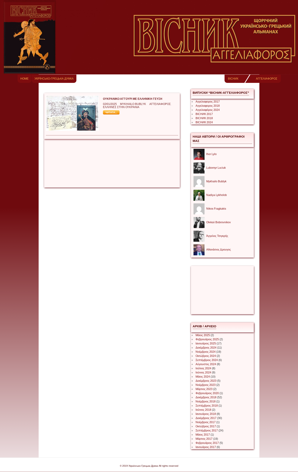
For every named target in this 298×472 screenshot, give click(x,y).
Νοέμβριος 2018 (206, 401)
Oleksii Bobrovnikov (218, 222)
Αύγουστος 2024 (206, 364)
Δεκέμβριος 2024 (206, 347)
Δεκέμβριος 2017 (206, 418)
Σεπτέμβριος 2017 (207, 430)
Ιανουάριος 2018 (206, 413)
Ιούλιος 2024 (203, 368)
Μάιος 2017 (203, 434)
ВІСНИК (233, 78)
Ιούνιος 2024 (203, 372)
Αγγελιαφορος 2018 (208, 105)
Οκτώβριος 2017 (206, 426)
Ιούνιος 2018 (203, 409)
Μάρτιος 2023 (204, 389)
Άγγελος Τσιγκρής (217, 235)
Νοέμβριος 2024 (206, 351)
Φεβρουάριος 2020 (207, 393)
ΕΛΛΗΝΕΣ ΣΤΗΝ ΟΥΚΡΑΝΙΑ (121, 107)
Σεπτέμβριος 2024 (207, 360)
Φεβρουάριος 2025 (207, 339)
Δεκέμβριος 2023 (206, 380)
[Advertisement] (112, 163)
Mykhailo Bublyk (133, 104)
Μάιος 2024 (203, 376)
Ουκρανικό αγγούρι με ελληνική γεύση (132, 98)
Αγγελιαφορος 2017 (208, 101)
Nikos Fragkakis (216, 208)
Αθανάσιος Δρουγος (218, 249)
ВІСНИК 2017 (204, 114)
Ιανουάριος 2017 (206, 447)
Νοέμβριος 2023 (206, 384)
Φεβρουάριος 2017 (207, 442)
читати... (111, 112)
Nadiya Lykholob (216, 195)
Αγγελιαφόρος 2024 (208, 109)
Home (24, 78)
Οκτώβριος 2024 (206, 355)
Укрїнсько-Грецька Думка (54, 78)
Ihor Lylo (211, 154)
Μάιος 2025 (203, 335)
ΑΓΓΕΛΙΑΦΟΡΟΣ (266, 78)
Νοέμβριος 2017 (206, 422)
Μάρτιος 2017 (204, 438)
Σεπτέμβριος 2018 (207, 405)
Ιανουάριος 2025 (206, 343)
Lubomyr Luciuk (216, 167)
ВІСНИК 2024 (204, 122)
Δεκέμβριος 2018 (206, 397)
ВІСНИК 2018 (204, 118)
